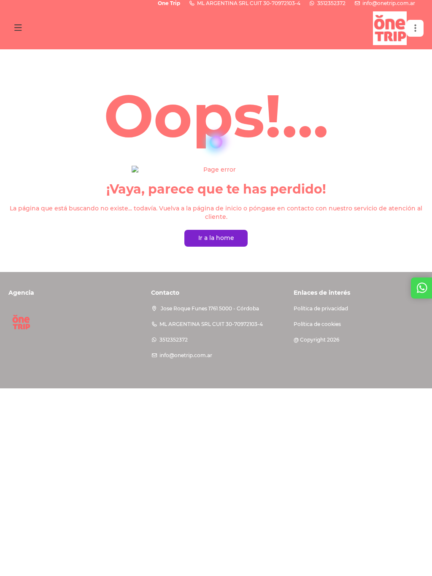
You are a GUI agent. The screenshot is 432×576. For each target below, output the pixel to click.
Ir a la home (216, 238)
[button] (415, 28)
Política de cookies (317, 324)
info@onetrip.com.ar (388, 3)
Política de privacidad (321, 308)
